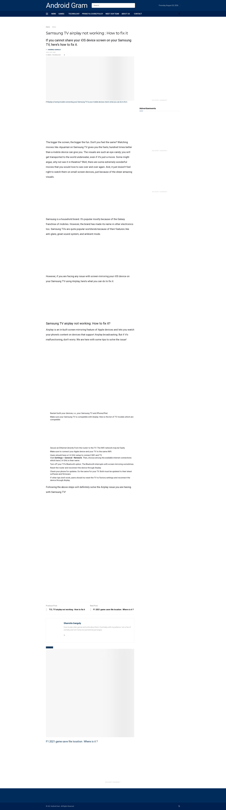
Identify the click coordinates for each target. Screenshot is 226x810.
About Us (126, 14)
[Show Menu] (47, 14)
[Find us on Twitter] (179, 14)
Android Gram (67, 5)
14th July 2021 (51, 52)
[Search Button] (132, 5)
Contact (138, 14)
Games (61, 14)
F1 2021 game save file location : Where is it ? (72, 741)
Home (48, 27)
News (53, 14)
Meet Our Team (112, 14)
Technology (73, 14)
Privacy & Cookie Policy (92, 14)
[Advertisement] (88, 23)
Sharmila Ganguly (54, 49)
